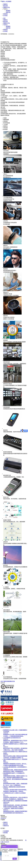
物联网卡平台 (6, 7)
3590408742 (3, 818)
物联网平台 (6, 825)
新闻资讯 (5, 13)
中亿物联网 (6, 831)
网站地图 (5, 832)
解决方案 (5, 5)
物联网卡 (5, 4)
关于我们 (5, 15)
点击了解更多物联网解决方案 (8, 681)
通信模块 (8, 10)
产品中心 (5, 24)
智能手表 (8, 12)
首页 (4, 18)
